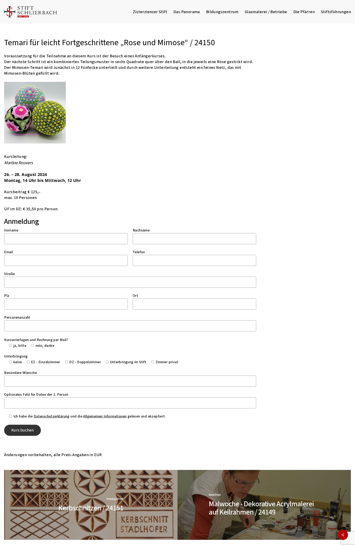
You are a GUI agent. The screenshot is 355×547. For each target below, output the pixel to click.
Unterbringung (16, 356)
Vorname (11, 230)
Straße (9, 273)
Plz (6, 295)
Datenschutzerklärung (52, 416)
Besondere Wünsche (20, 372)
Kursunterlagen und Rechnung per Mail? (36, 339)
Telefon (139, 252)
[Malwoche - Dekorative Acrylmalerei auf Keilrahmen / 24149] (264, 505)
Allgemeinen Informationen (105, 416)
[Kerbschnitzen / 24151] (91, 505)
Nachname (141, 230)
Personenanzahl (17, 317)
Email (8, 252)
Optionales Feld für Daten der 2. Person (36, 394)
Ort (135, 295)
